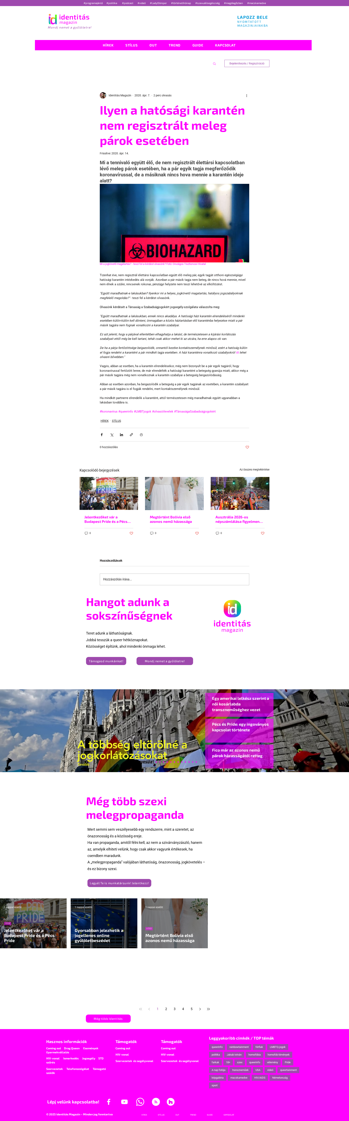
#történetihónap (181, 3)
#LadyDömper (158, 3)
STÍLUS (116, 420)
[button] (214, 63)
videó (270, 1070)
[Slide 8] (170, 762)
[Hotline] (160, 762)
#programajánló (94, 3)
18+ (228, 1062)
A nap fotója (218, 1070)
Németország (280, 1077)
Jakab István (234, 1054)
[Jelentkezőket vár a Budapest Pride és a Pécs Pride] (109, 493)
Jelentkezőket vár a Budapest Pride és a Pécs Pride (105, 519)
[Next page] (200, 1009)
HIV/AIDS (259, 1077)
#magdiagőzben (233, 3)
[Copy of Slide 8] (196, 762)
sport (215, 1085)
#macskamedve (256, 3)
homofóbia (254, 1054)
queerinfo (217, 1046)
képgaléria (218, 1077)
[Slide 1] (152, 762)
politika (216, 1054)
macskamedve (238, 1077)
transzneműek (240, 1070)
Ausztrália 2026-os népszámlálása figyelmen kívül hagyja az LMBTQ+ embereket (237, 519)
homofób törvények (279, 1054)
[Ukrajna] (163, 762)
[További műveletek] (246, 95)
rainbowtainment (239, 1046)
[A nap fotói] (174, 762)
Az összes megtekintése (254, 469)
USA (257, 1070)
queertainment (288, 1070)
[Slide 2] (185, 762)
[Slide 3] (181, 762)
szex (239, 1062)
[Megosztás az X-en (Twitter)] (112, 435)
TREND (8, 977)
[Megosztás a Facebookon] (102, 435)
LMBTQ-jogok (278, 1046)
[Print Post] (141, 435)
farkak (215, 1062)
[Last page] (208, 1009)
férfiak (259, 1046)
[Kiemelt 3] (178, 762)
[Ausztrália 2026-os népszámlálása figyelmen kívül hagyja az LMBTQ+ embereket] (240, 493)
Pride (288, 1062)
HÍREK (105, 420)
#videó (142, 3)
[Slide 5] (192, 762)
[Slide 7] (156, 762)
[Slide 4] (189, 762)
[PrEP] (167, 762)
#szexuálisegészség (207, 3)
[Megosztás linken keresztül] (131, 435)
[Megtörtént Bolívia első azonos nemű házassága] (174, 493)
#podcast (128, 3)
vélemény (272, 1062)
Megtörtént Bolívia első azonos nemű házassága (171, 519)
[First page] (140, 1009)
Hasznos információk (66, 1041)
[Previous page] (149, 1009)
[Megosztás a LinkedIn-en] (121, 435)
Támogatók (126, 1041)
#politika (112, 3)
